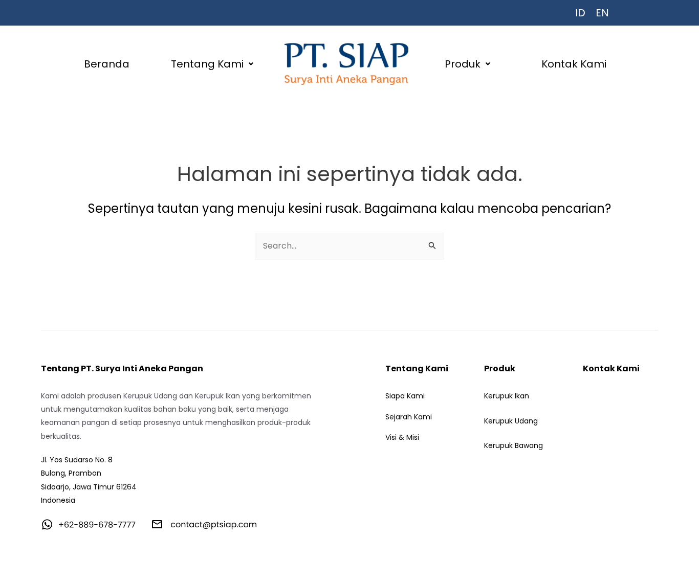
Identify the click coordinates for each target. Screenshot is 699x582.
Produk (462, 64)
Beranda (106, 64)
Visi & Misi (402, 437)
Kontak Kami (573, 64)
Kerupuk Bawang (513, 445)
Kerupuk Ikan (506, 396)
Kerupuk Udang (511, 421)
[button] (212, 64)
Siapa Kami (405, 396)
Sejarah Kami (408, 417)
